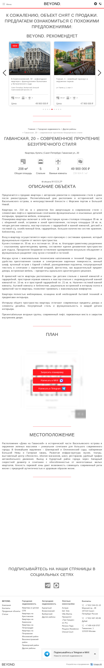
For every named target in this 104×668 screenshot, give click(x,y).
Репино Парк (67, 626)
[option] (29, 74)
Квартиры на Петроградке (27, 626)
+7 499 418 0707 (92, 625)
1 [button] (43, 109)
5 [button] (52, 109)
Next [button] (99, 73)
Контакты (6, 608)
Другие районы (28, 648)
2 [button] (45, 109)
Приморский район (30, 645)
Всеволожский (48, 611)
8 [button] (58, 109)
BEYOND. (6, 601)
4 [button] (49, 109)
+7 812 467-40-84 (93, 618)
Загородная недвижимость (49, 602)
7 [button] (56, 109)
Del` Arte (65, 611)
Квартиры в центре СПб (30, 609)
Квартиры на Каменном (27, 620)
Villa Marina (67, 614)
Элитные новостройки (68, 602)
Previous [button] (4, 73)
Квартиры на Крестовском (27, 614)
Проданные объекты (11, 611)
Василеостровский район (30, 640)
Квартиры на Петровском (27, 632)
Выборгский (47, 614)
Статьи (5, 614)
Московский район (30, 636)
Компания (6, 605)
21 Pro (65, 623)
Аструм (65, 608)
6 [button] (54, 109)
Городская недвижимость (29, 602)
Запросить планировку (52, 372)
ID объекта (46, 182)
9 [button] (60, 109)
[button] (25, 72)
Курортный (47, 608)
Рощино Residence (70, 629)
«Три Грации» (68, 620)
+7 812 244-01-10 (93, 605)
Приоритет (67, 617)
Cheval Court (67, 632)
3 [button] (47, 109)
